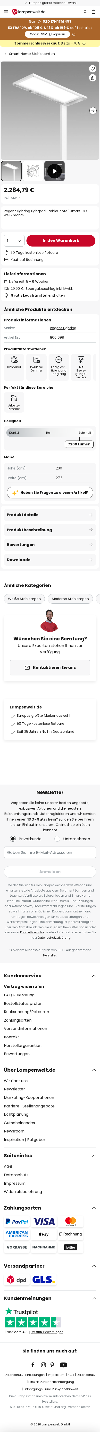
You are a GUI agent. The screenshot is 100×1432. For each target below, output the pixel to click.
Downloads (18, 560)
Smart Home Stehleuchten (32, 53)
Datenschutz (16, 1175)
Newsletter (14, 1089)
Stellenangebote (39, 1106)
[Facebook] (36, 1365)
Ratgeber (36, 1139)
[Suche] (85, 12)
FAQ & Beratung (19, 995)
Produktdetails (22, 515)
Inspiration (14, 1139)
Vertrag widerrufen (24, 986)
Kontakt (11, 1037)
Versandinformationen (25, 1028)
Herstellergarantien (23, 1045)
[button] (11, 171)
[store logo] (31, 12)
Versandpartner (24, 1266)
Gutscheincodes (19, 1123)
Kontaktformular (32, 932)
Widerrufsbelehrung (23, 1191)
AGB (8, 1166)
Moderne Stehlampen (70, 598)
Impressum (14, 1183)
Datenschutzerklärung (54, 938)
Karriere (11, 1106)
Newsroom (14, 1131)
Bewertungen (21, 545)
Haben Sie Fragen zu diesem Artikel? (54, 492)
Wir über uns (16, 1081)
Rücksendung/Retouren (26, 1012)
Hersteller (49, 955)
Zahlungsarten (18, 1020)
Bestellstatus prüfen (23, 1003)
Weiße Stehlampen (24, 598)
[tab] (50, 1015)
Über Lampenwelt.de (29, 1070)
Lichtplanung (16, 1114)
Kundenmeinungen (27, 1298)
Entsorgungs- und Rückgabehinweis (51, 1389)
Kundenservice (23, 975)
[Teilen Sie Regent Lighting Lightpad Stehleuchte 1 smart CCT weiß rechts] (92, 77)
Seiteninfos (18, 1155)
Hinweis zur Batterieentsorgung (51, 1382)
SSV (47, 34)
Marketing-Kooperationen (29, 1097)
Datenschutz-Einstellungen (25, 1375)
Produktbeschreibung (29, 530)
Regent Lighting (63, 328)
